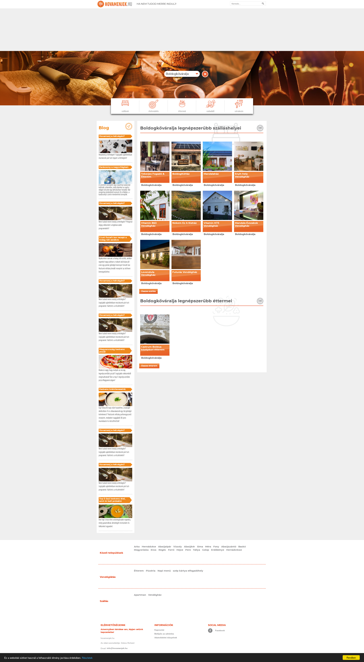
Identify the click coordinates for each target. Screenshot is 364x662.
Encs (153, 550)
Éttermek (182, 111)
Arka (137, 547)
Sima (200, 547)
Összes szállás (148, 291)
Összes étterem (149, 366)
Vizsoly (177, 547)
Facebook (220, 630)
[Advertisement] (182, 30)
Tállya (196, 550)
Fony (216, 547)
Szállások (125, 111)
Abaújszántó (228, 547)
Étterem (139, 571)
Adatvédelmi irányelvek (165, 637)
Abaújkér (189, 547)
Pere (188, 550)
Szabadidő (210, 111)
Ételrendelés (154, 111)
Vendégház (155, 595)
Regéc (162, 550)
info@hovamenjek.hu (117, 648)
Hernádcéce (149, 547)
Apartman (140, 595)
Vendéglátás (108, 577)
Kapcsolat (159, 630)
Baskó (242, 547)
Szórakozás (239, 111)
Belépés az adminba (164, 634)
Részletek (87, 657)
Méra (208, 547)
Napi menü (164, 571)
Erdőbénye (217, 550)
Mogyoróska (141, 550)
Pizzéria (150, 571)
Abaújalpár (164, 547)
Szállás (104, 601)
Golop (205, 550)
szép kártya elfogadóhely (188, 571)
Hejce (179, 550)
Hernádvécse (234, 550)
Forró (171, 550)
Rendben (351, 657)
